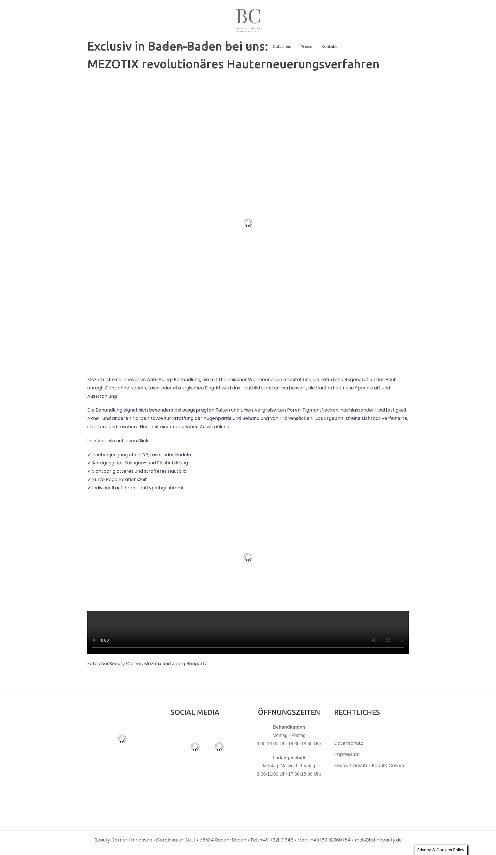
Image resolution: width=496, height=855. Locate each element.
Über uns (255, 46)
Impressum (347, 754)
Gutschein (282, 46)
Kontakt (329, 46)
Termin (231, 46)
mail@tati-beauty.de (378, 840)
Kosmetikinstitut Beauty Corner (369, 765)
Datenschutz (348, 743)
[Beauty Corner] (248, 22)
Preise (306, 46)
